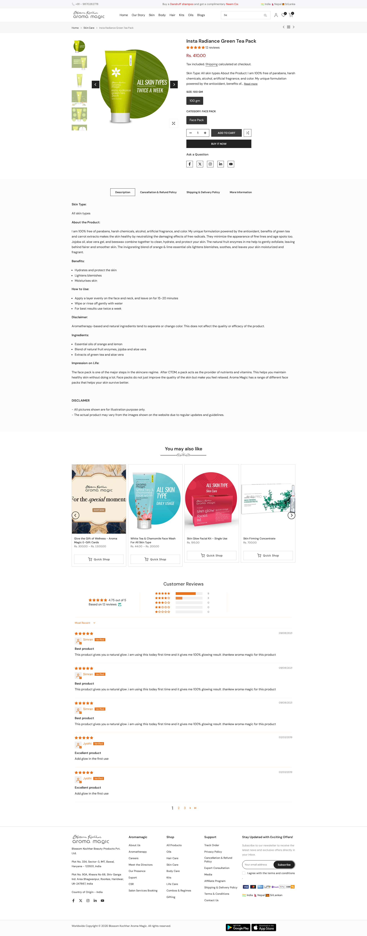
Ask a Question (197, 154)
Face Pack (197, 120)
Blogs (201, 15)
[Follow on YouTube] (231, 164)
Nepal (278, 4)
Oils (190, 15)
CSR (131, 884)
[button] (195, 48)
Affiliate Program (215, 881)
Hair (172, 15)
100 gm (195, 101)
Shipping (211, 64)
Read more (250, 83)
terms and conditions (281, 873)
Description (122, 192)
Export (133, 877)
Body (162, 15)
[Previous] (95, 84)
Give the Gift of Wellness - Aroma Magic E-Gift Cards (95, 540)
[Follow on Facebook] (189, 164)
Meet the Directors (141, 864)
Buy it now (219, 144)
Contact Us (211, 900)
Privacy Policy (213, 851)
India (267, 4)
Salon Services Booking (143, 890)
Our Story (138, 15)
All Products (174, 845)
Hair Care (172, 858)
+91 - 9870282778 (87, 4)
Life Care (172, 884)
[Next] (174, 84)
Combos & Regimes (178, 890)
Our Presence (137, 871)
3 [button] (185, 808)
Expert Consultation (216, 868)
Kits (181, 15)
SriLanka (289, 4)
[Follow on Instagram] (210, 164)
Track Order (211, 845)
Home (124, 15)
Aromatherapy (138, 851)
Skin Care (89, 28)
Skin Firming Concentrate (259, 538)
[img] (84, 634)
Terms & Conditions (216, 893)
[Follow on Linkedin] (220, 164)
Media (208, 874)
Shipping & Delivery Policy (203, 192)
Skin (152, 15)
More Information (241, 192)
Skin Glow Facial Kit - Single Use (207, 538)
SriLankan (275, 895)
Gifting (170, 897)
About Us (134, 845)
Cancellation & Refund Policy (158, 192)
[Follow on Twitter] (200, 164)
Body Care (173, 871)
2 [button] (178, 808)
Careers (133, 858)
